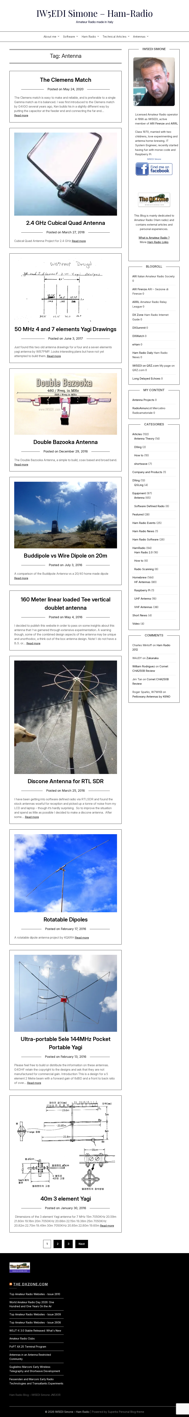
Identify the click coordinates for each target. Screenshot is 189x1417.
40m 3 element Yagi (65, 1198)
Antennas (139, 36)
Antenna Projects (143, 400)
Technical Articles (114, 36)
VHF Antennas (143, 607)
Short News (139, 615)
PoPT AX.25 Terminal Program (27, 1346)
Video (136, 623)
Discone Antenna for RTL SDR (66, 781)
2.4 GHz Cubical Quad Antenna (65, 223)
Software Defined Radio (149, 506)
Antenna (139, 497)
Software (69, 36)
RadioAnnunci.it (142, 408)
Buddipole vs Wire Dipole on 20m (65, 555)
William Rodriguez (143, 666)
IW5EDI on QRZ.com (145, 365)
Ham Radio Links (158, 242)
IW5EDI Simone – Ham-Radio (94, 13)
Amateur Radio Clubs (22, 1338)
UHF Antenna (142, 598)
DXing (138, 447)
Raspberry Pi (142, 590)
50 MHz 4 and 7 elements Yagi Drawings (65, 329)
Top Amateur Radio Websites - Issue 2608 (35, 1322)
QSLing (138, 485)
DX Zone (137, 315)
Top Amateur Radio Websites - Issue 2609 (35, 1314)
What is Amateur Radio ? (154, 237)
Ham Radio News (143, 531)
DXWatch (138, 336)
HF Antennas (142, 582)
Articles (137, 434)
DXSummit (139, 327)
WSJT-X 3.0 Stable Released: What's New (35, 1330)
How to (138, 455)
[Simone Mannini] (154, 176)
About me (50, 36)
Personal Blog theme (131, 1411)
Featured (138, 514)
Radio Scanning (144, 569)
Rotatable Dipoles (66, 919)
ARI (134, 276)
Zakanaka (152, 658)
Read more (21, 115)
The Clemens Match (65, 79)
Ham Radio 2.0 (143, 552)
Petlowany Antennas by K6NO (151, 696)
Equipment (139, 493)
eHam (136, 344)
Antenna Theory (144, 438)
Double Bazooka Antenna (65, 442)
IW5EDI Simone (154, 159)
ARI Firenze (157, 123)
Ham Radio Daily (142, 352)
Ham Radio (89, 36)
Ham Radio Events (144, 523)
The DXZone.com (30, 1284)
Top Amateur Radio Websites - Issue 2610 (34, 1294)
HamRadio (138, 548)
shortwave (140, 464)
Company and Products (147, 472)
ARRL (174, 123)
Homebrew (139, 577)
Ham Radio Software (145, 539)
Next (82, 1243)
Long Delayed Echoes (146, 378)
